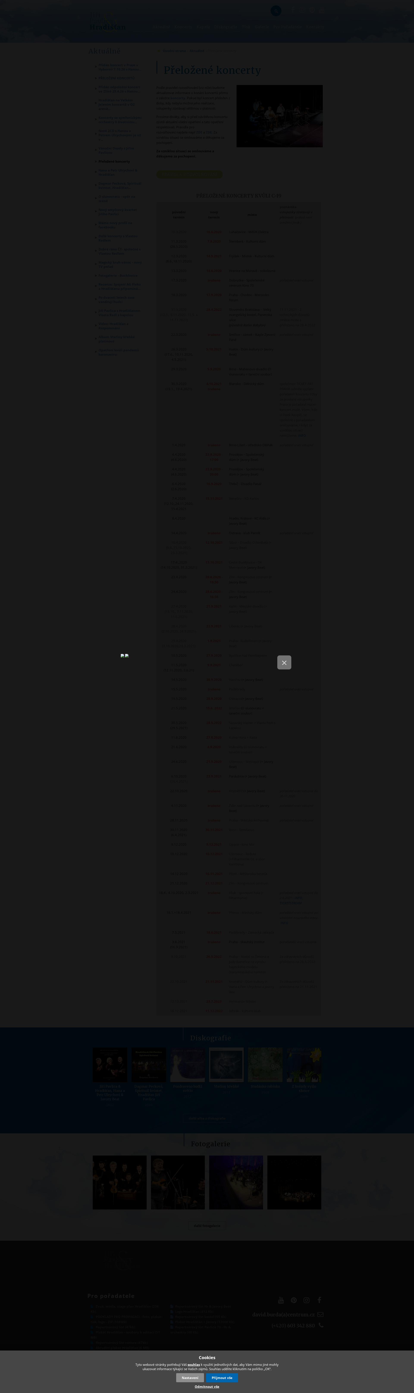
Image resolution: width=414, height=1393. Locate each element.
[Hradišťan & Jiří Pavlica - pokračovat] (122, 657)
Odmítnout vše (207, 1386)
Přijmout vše (222, 1378)
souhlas (194, 1364)
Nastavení (190, 1378)
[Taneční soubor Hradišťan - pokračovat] (127, 657)
